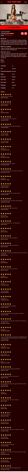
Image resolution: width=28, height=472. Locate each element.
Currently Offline (14, 27)
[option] (2, 23)
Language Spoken (5, 33)
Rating (2, 35)
